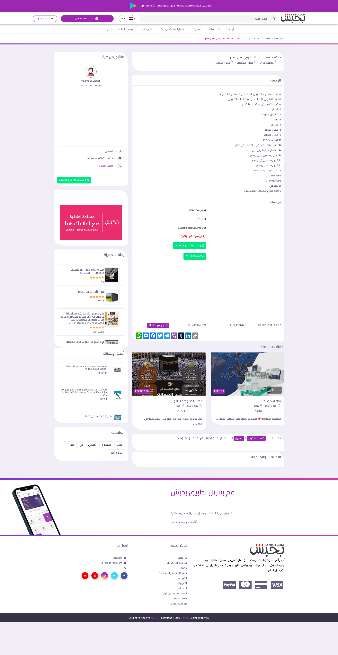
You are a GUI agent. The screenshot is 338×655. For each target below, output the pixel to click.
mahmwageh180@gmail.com (100, 158)
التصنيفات (214, 29)
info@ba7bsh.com (112, 562)
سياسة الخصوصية (177, 562)
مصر (126, 18)
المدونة (197, 29)
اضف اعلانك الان (84, 18)
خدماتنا (183, 568)
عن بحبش (182, 557)
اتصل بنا (108, 29)
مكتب (119, 445)
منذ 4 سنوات (223, 62)
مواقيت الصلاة (126, 29)
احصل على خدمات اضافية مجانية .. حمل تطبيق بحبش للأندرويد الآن (176, 5)
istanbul (117, 557)
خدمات (269, 38)
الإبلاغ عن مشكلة (158, 325)
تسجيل (239, 438)
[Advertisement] (208, 288)
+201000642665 (194, 256)
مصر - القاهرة (245, 62)
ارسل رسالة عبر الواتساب (188, 245)
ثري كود (156, 617)
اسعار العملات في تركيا (172, 29)
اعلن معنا (182, 578)
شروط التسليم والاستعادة (173, 573)
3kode (185, 617)
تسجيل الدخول (45, 18)
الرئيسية (230, 29)
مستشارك (106, 445)
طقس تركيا (147, 29)
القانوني (92, 445)
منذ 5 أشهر (271, 405)
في (81, 445)
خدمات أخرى (253, 38)
